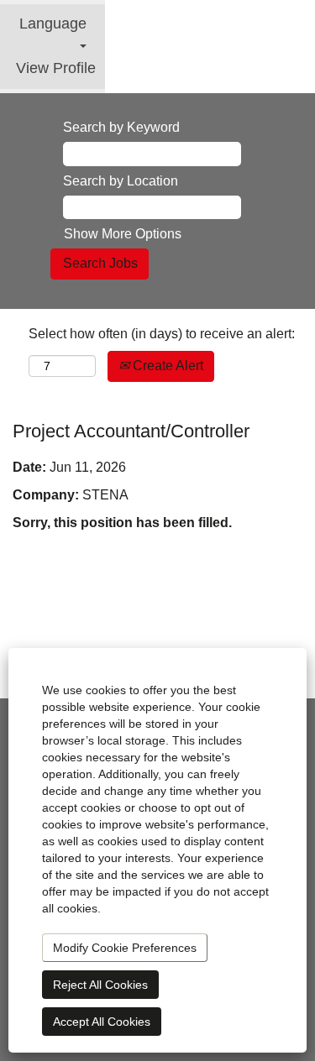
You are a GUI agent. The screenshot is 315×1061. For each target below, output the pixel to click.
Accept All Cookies (101, 1021)
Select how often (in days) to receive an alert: (162, 334)
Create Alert (166, 365)
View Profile (56, 68)
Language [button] (53, 23)
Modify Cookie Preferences (125, 947)
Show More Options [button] (122, 234)
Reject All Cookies (100, 984)
